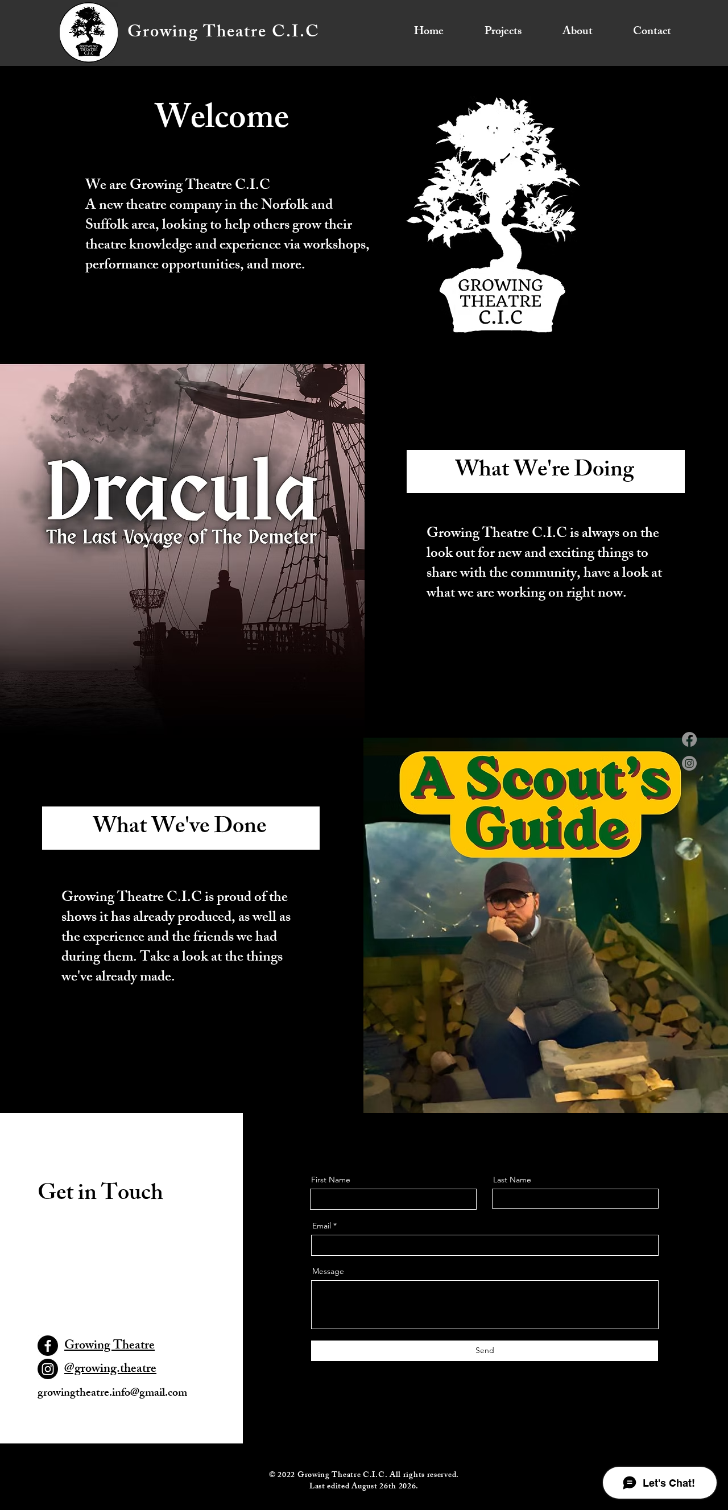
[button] (491, 32)
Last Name (512, 1180)
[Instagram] (689, 763)
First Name (330, 1180)
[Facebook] (689, 739)
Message (328, 1271)
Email (321, 1226)
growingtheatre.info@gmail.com (112, 1394)
